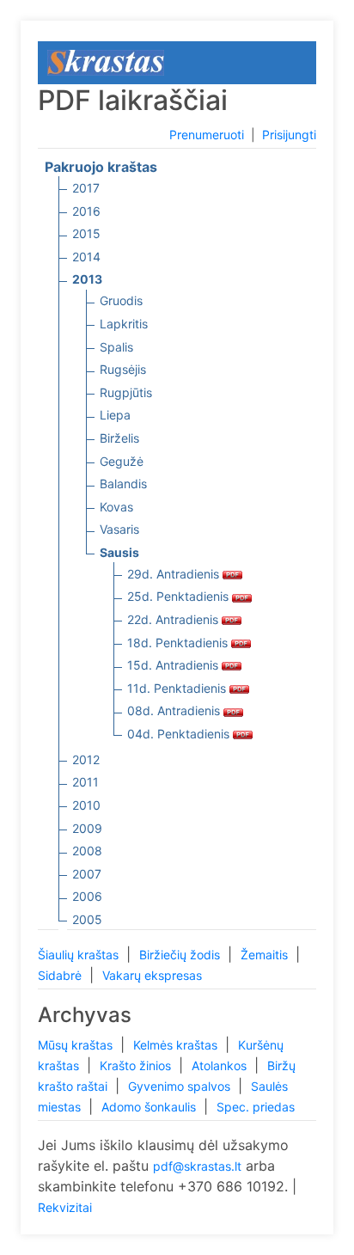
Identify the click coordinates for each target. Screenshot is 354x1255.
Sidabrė (61, 975)
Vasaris (119, 529)
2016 (86, 211)
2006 (87, 896)
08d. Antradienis (175, 710)
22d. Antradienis (174, 619)
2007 (86, 873)
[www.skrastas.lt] (106, 61)
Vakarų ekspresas (152, 975)
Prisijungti (289, 134)
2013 (87, 279)
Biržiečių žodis (181, 954)
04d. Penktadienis (180, 733)
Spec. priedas (256, 1106)
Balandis (123, 483)
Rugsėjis (123, 369)
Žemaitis (266, 954)
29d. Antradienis (175, 573)
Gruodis (121, 300)
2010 (86, 805)
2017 (86, 188)
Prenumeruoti (206, 134)
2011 (85, 781)
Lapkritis (124, 323)
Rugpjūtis (126, 392)
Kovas (116, 506)
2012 (86, 759)
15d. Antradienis (174, 665)
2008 (87, 850)
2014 (86, 256)
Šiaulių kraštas (80, 954)
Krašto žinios (137, 1065)
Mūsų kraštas (77, 1045)
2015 (86, 233)
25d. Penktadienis (179, 596)
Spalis (116, 347)
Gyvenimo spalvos (181, 1086)
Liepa (115, 414)
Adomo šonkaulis (150, 1106)
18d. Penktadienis (179, 642)
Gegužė (121, 461)
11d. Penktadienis (178, 688)
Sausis (119, 552)
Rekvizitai (65, 1207)
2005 (87, 919)
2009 (87, 828)
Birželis (119, 438)
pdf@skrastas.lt (197, 1166)
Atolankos (221, 1065)
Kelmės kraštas (177, 1045)
